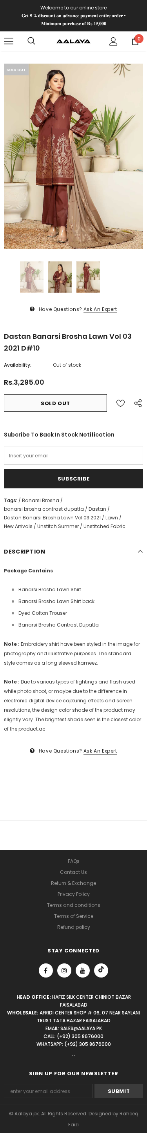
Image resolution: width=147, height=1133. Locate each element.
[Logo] (73, 41)
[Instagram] (64, 970)
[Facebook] (46, 970)
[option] (73, 156)
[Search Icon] (31, 41)
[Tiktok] (101, 970)
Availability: (17, 365)
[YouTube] (83, 970)
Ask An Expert (100, 309)
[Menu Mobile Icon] (8, 41)
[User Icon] (113, 41)
